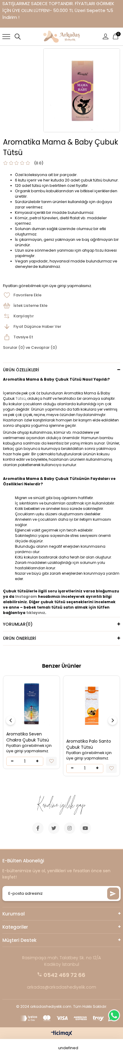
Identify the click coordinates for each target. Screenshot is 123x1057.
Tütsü (21, 398)
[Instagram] (69, 828)
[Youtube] (85, 828)
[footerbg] (61, 805)
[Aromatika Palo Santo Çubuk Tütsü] (91, 707)
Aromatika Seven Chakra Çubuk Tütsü (27, 737)
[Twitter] (53, 828)
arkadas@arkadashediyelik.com (61, 987)
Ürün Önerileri (19, 638)
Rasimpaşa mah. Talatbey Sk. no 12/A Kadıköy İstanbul (61, 961)
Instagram (26, 596)
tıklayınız (35, 612)
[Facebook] (38, 828)
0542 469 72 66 (64, 975)
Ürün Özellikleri (21, 370)
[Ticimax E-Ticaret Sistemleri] (61, 1034)
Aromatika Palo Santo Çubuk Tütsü (88, 744)
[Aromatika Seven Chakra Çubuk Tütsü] (31, 704)
